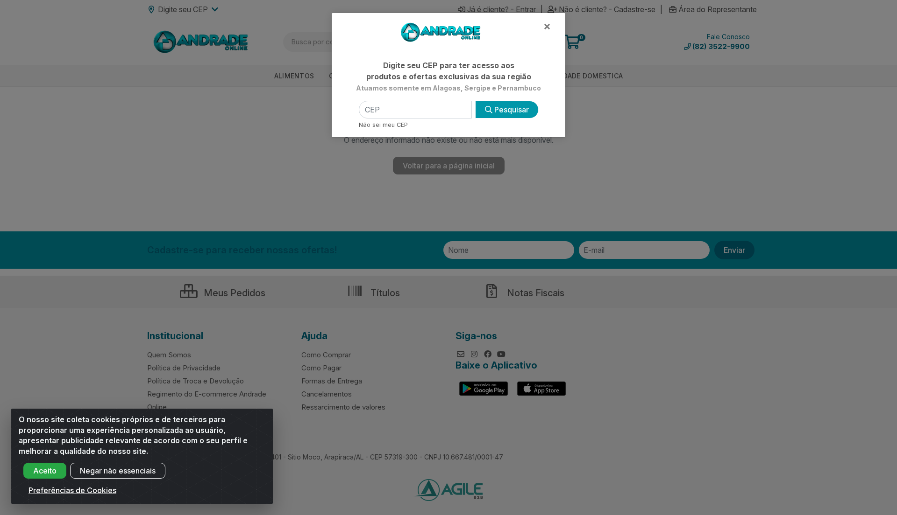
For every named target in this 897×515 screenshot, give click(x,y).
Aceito (45, 470)
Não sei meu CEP (383, 124)
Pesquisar (510, 109)
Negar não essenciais (118, 470)
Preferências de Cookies (72, 490)
